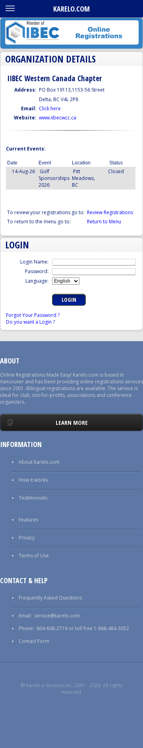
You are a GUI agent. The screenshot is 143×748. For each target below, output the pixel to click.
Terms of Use (34, 555)
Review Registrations (110, 212)
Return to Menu (104, 221)
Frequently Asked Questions (50, 597)
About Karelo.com (39, 462)
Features (28, 519)
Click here (50, 108)
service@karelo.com (57, 615)
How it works (33, 480)
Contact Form (34, 641)
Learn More (72, 422)
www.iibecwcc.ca (57, 117)
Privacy (27, 537)
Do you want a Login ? (30, 321)
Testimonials (33, 497)
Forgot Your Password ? (33, 315)
